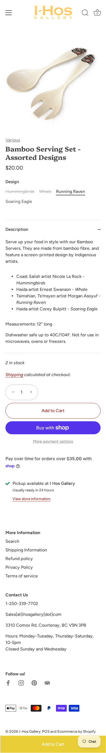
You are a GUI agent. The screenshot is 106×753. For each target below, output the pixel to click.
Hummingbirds (19, 191)
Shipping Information (26, 550)
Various (12, 140)
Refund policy (19, 558)
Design (12, 181)
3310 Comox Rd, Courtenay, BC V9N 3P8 (45, 625)
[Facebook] (8, 682)
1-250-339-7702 (21, 603)
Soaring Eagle (18, 201)
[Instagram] (21, 682)
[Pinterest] (34, 682)
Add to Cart (53, 744)
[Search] (85, 13)
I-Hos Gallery (29, 731)
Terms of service (21, 575)
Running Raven (70, 191)
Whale (45, 191)
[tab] (53, 296)
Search (12, 541)
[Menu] (9, 13)
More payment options (53, 441)
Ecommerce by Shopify (76, 731)
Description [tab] (16, 229)
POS (45, 731)
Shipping (14, 374)
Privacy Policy (19, 567)
